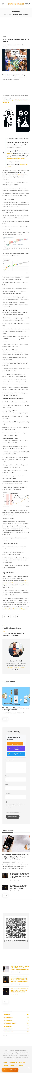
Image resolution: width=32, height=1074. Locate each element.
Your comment (10, 759)
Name (7, 775)
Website (7, 793)
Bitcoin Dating (16, 1020)
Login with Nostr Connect (15, 754)
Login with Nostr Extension (15, 748)
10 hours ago (13, 862)
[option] (16, 700)
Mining (4, 36)
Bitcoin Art (16, 1014)
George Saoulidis (6, 44)
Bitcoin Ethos (16, 1026)
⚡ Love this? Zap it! (10, 1070)
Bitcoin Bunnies (16, 1017)
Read (10, 14)
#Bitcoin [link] (20, 175)
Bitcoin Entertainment (16, 1023)
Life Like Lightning (8, 703)
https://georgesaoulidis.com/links (16, 667)
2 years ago (13, 44)
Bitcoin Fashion (16, 1032)
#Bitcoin (10, 153)
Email (7, 784)
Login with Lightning (14, 744)
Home (5, 14)
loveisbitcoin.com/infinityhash (16, 609)
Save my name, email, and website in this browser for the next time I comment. (15, 806)
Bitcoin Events (16, 1029)
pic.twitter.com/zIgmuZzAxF (16, 158)
